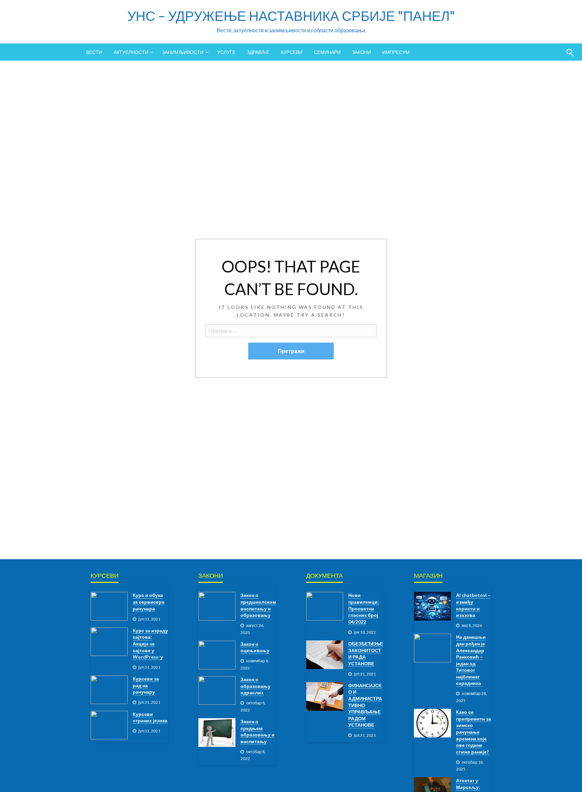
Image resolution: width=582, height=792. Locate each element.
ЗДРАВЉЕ (258, 52)
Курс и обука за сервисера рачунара (148, 601)
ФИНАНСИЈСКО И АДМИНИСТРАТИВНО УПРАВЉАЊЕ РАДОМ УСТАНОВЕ (365, 705)
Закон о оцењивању (254, 647)
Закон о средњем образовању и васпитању (257, 731)
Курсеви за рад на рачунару (146, 685)
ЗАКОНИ (361, 52)
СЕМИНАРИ (327, 52)
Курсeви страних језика (150, 717)
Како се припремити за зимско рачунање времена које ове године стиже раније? (473, 732)
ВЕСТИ (94, 52)
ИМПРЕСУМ (396, 52)
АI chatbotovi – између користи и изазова (473, 605)
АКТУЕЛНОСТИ (131, 52)
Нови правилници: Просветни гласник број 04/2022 (363, 608)
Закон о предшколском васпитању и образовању (258, 605)
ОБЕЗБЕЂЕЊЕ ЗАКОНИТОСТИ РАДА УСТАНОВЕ (365, 653)
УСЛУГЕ (226, 52)
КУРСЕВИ (291, 52)
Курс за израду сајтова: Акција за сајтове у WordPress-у (150, 644)
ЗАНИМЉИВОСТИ (182, 52)
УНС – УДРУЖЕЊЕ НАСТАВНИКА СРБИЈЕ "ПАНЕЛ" (291, 16)
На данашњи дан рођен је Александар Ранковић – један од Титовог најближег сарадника (471, 660)
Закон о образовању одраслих (255, 685)
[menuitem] (94, 52)
